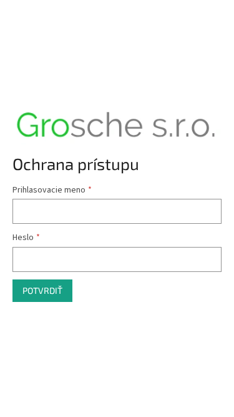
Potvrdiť (42, 290)
